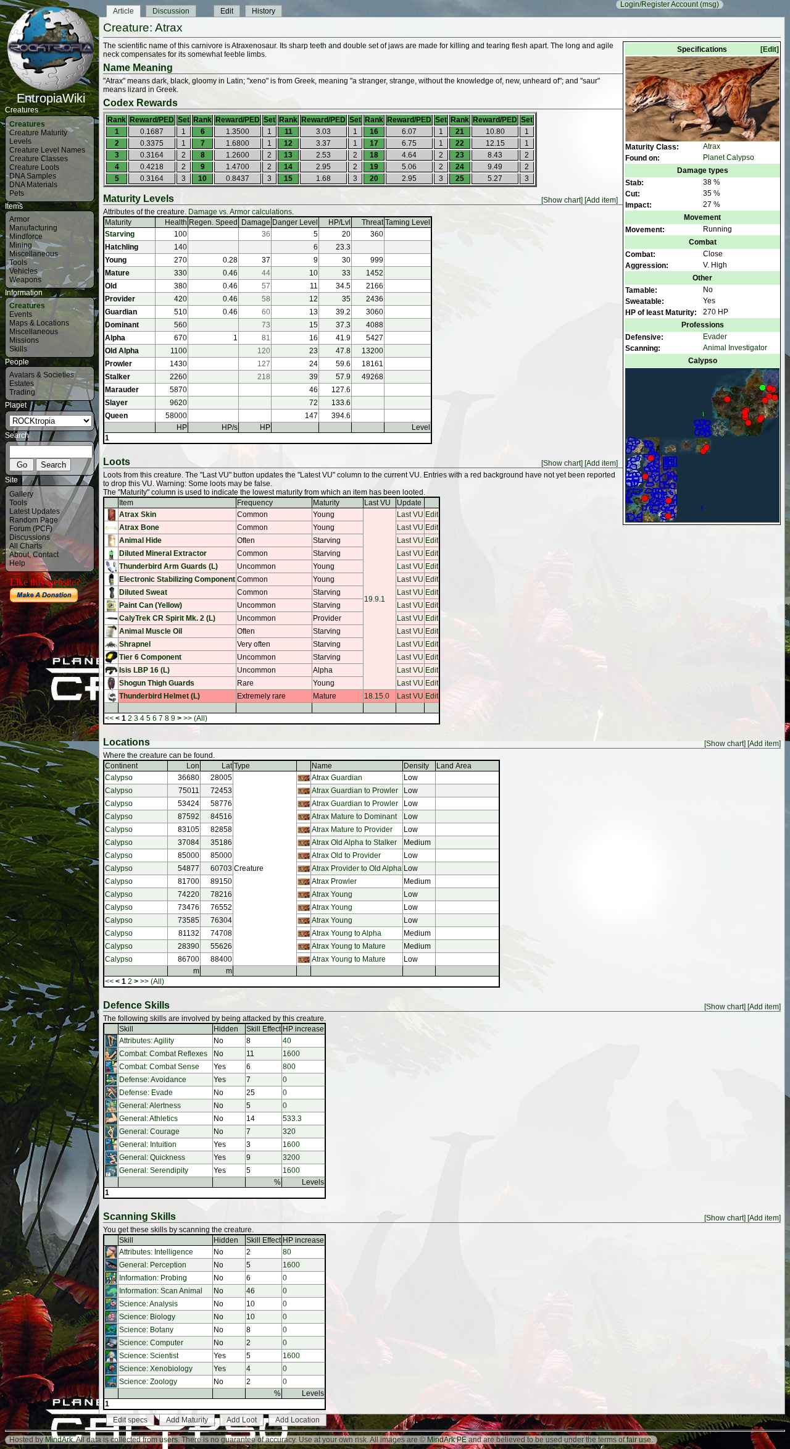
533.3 (292, 1118)
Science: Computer (151, 1342)
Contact (46, 554)
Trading (22, 392)
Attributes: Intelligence (156, 1252)
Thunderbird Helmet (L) (159, 696)
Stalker (117, 376)
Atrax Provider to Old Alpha (357, 868)
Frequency (255, 502)
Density (416, 766)
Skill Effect (263, 1029)
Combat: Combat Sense (159, 1066)
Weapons (25, 279)
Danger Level (295, 222)
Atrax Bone (139, 527)
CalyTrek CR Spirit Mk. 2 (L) (167, 618)
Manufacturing (33, 228)
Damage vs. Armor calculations (240, 212)
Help (17, 563)
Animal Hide (140, 540)
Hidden (226, 1029)
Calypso (119, 777)
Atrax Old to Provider (346, 855)
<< (109, 718)
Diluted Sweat (143, 592)
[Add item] (601, 200)
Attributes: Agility (146, 1040)
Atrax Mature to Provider (352, 829)
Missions (24, 340)
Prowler (118, 363)
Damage (255, 222)
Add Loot (242, 1420)
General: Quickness (152, 1157)
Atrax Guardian (337, 777)
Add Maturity (187, 1420)
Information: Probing (153, 1278)
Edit (226, 11)
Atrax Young (332, 894)
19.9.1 (374, 599)
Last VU (377, 502)
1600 (291, 1053)
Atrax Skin (137, 514)
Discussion (170, 11)
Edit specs (130, 1420)
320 (289, 1131)
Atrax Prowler (334, 881)
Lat (227, 766)
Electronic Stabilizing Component (177, 579)
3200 (291, 1157)
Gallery (21, 494)
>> (187, 718)
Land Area (454, 766)
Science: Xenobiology (156, 1368)
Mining (20, 245)
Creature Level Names (47, 150)
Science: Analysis (148, 1304)
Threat (372, 222)
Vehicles (23, 271)
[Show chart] (562, 200)
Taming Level (407, 222)
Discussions (29, 537)
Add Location (297, 1420)
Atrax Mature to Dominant (354, 816)
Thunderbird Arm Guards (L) (168, 566)
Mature (117, 273)
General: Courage (149, 1131)
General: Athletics (148, 1118)
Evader (715, 336)
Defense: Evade (146, 1092)
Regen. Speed (213, 222)
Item (126, 502)
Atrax (711, 146)
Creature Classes (38, 158)
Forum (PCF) (30, 528)
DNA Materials (33, 184)
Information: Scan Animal (160, 1291)
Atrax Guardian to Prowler (355, 790)
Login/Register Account (659, 4)
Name (322, 766)
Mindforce (26, 236)
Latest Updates (34, 511)
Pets (16, 193)
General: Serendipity (153, 1170)
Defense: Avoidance (152, 1079)
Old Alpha (122, 350)
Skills (18, 349)
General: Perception (152, 1265)
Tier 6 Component (150, 657)
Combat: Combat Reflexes (163, 1053)
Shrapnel (135, 644)
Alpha (115, 338)
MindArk (59, 1439)
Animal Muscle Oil (150, 631)
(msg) (709, 4)
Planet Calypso (728, 157)
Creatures (27, 124)
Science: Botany (146, 1329)
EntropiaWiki (51, 98)
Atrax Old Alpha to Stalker (354, 842)
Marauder (122, 389)
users (168, 1439)
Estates (21, 383)
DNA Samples (32, 176)
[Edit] (769, 49)
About (19, 554)
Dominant (122, 325)
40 (287, 1040)
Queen (116, 415)
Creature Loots (34, 167)
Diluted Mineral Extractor (163, 553)
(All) (200, 718)
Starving (120, 234)
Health (176, 222)
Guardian (121, 312)
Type (242, 766)
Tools (18, 262)
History (263, 11)
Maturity (118, 222)
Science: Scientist (148, 1355)
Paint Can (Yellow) (150, 605)
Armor (19, 219)
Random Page (33, 520)
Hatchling (121, 247)
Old (111, 286)
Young (116, 260)
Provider (120, 299)
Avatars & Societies (41, 375)
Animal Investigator (735, 347)
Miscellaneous (33, 254)
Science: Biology (147, 1316)
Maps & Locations (39, 323)
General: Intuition (148, 1144)
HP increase (303, 1029)
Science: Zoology (148, 1381)
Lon (192, 766)
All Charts (25, 546)
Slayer (116, 402)
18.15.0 (376, 696)
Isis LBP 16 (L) (144, 670)
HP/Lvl (339, 222)
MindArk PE (447, 1439)
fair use (638, 1439)
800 (289, 1066)
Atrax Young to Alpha (346, 933)
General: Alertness (150, 1105)
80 (287, 1252)
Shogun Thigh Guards (156, 683)
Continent (121, 766)
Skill (126, 1029)
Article (123, 11)
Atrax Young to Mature (349, 946)
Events (20, 314)
